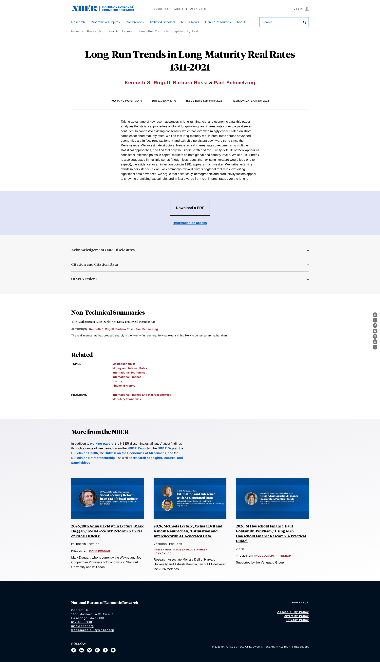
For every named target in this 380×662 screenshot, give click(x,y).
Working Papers (120, 31)
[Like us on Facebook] (105, 650)
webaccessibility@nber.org (92, 629)
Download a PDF (190, 208)
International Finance (126, 376)
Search (267, 22)
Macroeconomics (124, 363)
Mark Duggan (99, 550)
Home (75, 31)
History (117, 381)
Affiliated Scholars (162, 22)
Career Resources (218, 22)
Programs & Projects (105, 22)
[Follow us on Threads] (97, 650)
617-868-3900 (81, 622)
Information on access (190, 222)
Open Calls (198, 8)
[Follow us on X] (73, 650)
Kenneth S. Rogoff (147, 82)
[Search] (304, 23)
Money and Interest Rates (129, 368)
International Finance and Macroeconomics (141, 394)
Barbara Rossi (190, 82)
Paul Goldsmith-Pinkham (272, 555)
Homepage (300, 602)
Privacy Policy (297, 619)
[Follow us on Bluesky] (89, 650)
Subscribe (161, 8)
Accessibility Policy (293, 611)
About (241, 22)
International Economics (128, 372)
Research (78, 22)
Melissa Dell (183, 549)
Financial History (123, 385)
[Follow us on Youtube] (113, 650)
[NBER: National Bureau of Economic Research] (106, 10)
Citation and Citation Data (94, 264)
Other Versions (84, 278)
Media (178, 8)
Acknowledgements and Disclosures (103, 249)
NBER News (190, 22)
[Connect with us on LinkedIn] (81, 650)
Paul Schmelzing (234, 82)
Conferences (135, 22)
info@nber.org (82, 626)
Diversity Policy (296, 615)
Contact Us (80, 610)
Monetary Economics (126, 399)
